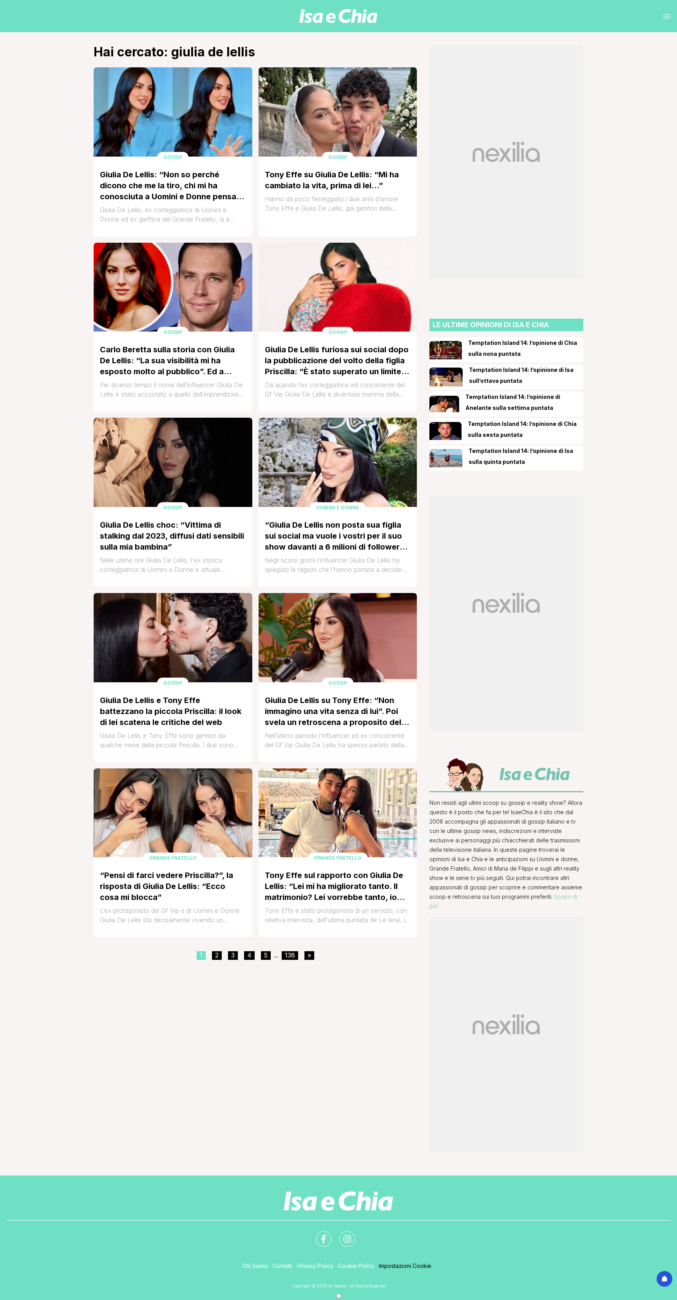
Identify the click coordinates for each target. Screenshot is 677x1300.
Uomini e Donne (337, 507)
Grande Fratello (173, 858)
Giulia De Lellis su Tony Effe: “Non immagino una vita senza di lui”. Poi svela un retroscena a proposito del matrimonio (333, 712)
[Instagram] (342, 1234)
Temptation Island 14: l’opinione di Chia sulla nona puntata (522, 348)
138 (290, 955)
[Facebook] (319, 1234)
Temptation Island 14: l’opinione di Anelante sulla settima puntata (512, 402)
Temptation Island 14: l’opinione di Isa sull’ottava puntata (521, 375)
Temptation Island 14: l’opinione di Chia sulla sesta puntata (522, 429)
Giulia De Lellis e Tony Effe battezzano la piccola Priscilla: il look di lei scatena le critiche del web (170, 711)
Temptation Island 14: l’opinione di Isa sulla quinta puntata (521, 456)
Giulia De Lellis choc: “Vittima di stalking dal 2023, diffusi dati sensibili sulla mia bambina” (172, 536)
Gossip (172, 157)
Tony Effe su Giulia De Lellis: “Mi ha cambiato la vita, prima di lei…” (332, 180)
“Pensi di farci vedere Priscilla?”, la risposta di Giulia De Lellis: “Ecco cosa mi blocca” (166, 886)
